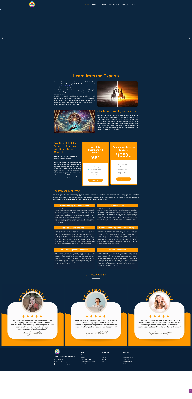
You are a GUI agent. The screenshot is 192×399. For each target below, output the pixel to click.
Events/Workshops (127, 361)
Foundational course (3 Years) (88, 361)
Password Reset (106, 363)
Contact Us (83, 363)
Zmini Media (98, 369)
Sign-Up (134, 4)
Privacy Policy (126, 354)
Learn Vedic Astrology (109, 4)
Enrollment (125, 363)
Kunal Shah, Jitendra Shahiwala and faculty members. (78, 86)
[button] (2, 38)
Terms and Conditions (128, 357)
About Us (83, 357)
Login (103, 354)
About (94, 4)
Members (104, 359)
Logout (103, 361)
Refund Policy (126, 359)
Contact (125, 4)
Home (87, 4)
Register (104, 357)
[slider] (117, 94)
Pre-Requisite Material (86, 359)
